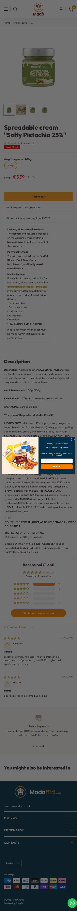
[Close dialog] (72, 439)
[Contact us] (72, 903)
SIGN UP (56, 466)
